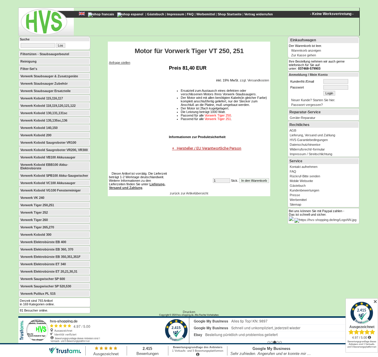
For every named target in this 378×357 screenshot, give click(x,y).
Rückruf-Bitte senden (305, 176)
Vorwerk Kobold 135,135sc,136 (43, 120)
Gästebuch (155, 14)
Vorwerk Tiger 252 (34, 212)
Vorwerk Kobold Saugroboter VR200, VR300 (54, 150)
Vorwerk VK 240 (32, 197)
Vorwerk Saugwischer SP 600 (42, 279)
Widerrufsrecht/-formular (307, 149)
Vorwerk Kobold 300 (35, 234)
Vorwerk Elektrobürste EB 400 (43, 242)
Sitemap (295, 204)
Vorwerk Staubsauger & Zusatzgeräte (49, 76)
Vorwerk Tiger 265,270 (37, 227)
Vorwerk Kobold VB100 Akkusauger (47, 157)
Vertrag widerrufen (258, 14)
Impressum (175, 14)
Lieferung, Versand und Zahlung (137, 185)
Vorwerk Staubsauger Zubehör (44, 83)
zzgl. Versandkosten (254, 80)
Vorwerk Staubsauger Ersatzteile (45, 91)
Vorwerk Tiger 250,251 (37, 205)
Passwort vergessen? (307, 105)
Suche (25, 39)
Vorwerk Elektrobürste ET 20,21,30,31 (48, 271)
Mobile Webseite (301, 181)
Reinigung (28, 61)
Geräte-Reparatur (302, 117)
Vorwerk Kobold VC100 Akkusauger (47, 183)
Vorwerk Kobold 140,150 (39, 128)
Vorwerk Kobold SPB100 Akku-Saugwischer (54, 175)
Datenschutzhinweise (305, 144)
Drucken (189, 312)
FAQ (190, 14)
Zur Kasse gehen (303, 55)
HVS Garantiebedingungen (309, 140)
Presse (295, 195)
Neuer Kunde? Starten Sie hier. (313, 100)
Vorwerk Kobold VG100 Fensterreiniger (50, 190)
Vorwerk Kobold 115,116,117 (41, 98)
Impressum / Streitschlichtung (311, 154)
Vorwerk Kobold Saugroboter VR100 (48, 142)
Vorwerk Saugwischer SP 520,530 (45, 286)
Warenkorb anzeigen (306, 50)
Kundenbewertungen (304, 190)
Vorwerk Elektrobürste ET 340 (43, 264)
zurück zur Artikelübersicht (189, 193)
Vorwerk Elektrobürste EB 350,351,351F (50, 256)
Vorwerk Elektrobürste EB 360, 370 (46, 249)
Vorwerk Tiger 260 (34, 220)
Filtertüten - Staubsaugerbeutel (44, 54)
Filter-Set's (28, 69)
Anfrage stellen (119, 62)
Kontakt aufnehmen (303, 166)
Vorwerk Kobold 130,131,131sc (43, 113)
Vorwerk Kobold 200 (35, 135)
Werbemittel (205, 14)
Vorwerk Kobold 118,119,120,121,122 (48, 105)
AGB (292, 130)
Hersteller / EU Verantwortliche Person (207, 148)
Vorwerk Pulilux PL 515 (38, 293)
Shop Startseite (230, 14)
